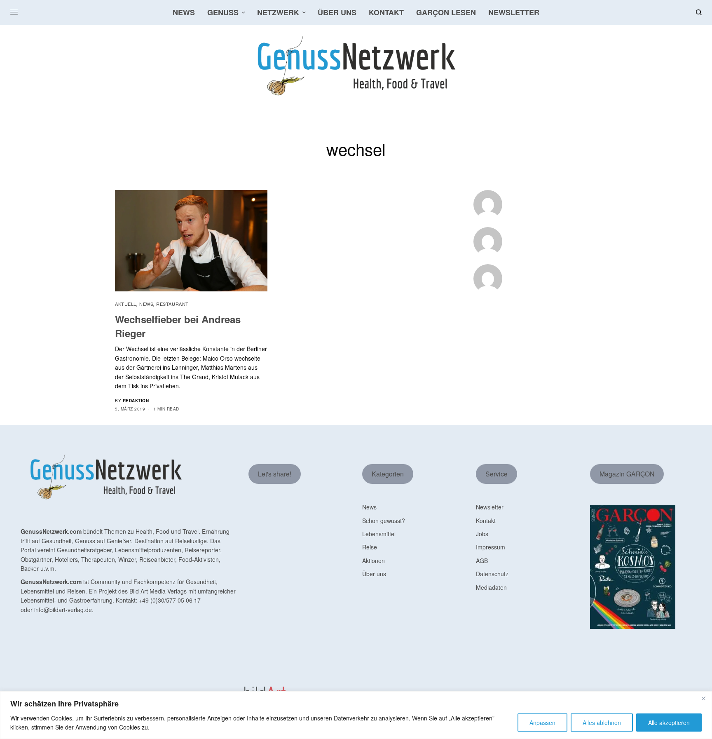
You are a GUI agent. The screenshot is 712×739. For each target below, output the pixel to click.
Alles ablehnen (602, 722)
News (146, 303)
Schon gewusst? (383, 520)
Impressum (490, 547)
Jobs (482, 534)
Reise (369, 547)
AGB (482, 560)
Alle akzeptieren (669, 722)
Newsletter (490, 507)
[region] (356, 715)
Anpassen (542, 722)
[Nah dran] (703, 698)
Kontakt (486, 520)
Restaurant (172, 303)
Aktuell (125, 303)
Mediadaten (491, 587)
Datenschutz (492, 574)
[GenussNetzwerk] (356, 66)
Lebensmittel (379, 534)
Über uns (374, 574)
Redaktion (136, 401)
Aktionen (373, 560)
